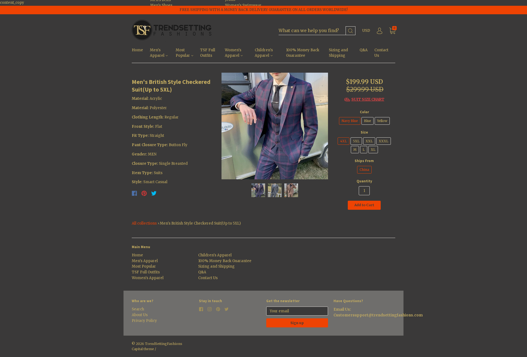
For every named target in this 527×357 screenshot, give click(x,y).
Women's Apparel (233, 53)
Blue (367, 121)
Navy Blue (349, 121)
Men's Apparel (157, 53)
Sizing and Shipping (338, 53)
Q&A (364, 50)
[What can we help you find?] (317, 31)
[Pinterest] (144, 193)
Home (137, 50)
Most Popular (183, 53)
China (364, 170)
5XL (356, 141)
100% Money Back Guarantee (302, 53)
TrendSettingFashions (163, 344)
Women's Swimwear (243, 5)
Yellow (382, 121)
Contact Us (381, 53)
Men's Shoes (161, 5)
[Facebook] (134, 193)
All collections (144, 223)
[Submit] (350, 30)
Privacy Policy (144, 320)
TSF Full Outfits (207, 53)
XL (373, 150)
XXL (369, 141)
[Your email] (297, 311)
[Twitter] (154, 193)
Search (138, 309)
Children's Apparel (264, 53)
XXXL (383, 141)
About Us (140, 315)
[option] (275, 126)
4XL (343, 141)
